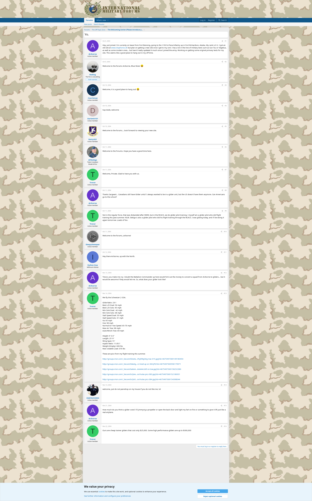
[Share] (222, 41)
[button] (108, 20)
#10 (225, 232)
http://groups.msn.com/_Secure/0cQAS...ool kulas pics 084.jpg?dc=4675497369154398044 (141, 379)
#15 (225, 406)
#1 (226, 41)
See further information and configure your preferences (107, 496)
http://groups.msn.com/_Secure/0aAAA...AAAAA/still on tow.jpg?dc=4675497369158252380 (141, 369)
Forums (89, 20)
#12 (225, 273)
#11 (225, 252)
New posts (88, 24)
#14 (225, 385)
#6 (226, 147)
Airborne (93, 54)
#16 (225, 426)
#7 (226, 170)
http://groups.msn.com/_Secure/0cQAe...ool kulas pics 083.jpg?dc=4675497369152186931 (141, 374)
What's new (101, 20)
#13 (225, 293)
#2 (226, 62)
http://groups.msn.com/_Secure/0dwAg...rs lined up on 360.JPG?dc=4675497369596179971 (141, 364)
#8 (226, 190)
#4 (226, 106)
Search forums (99, 24)
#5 (226, 126)
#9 (226, 211)
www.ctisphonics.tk (119, 47)
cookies (101, 491)
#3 (226, 85)
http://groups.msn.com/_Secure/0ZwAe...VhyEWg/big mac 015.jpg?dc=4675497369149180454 (142, 359)
